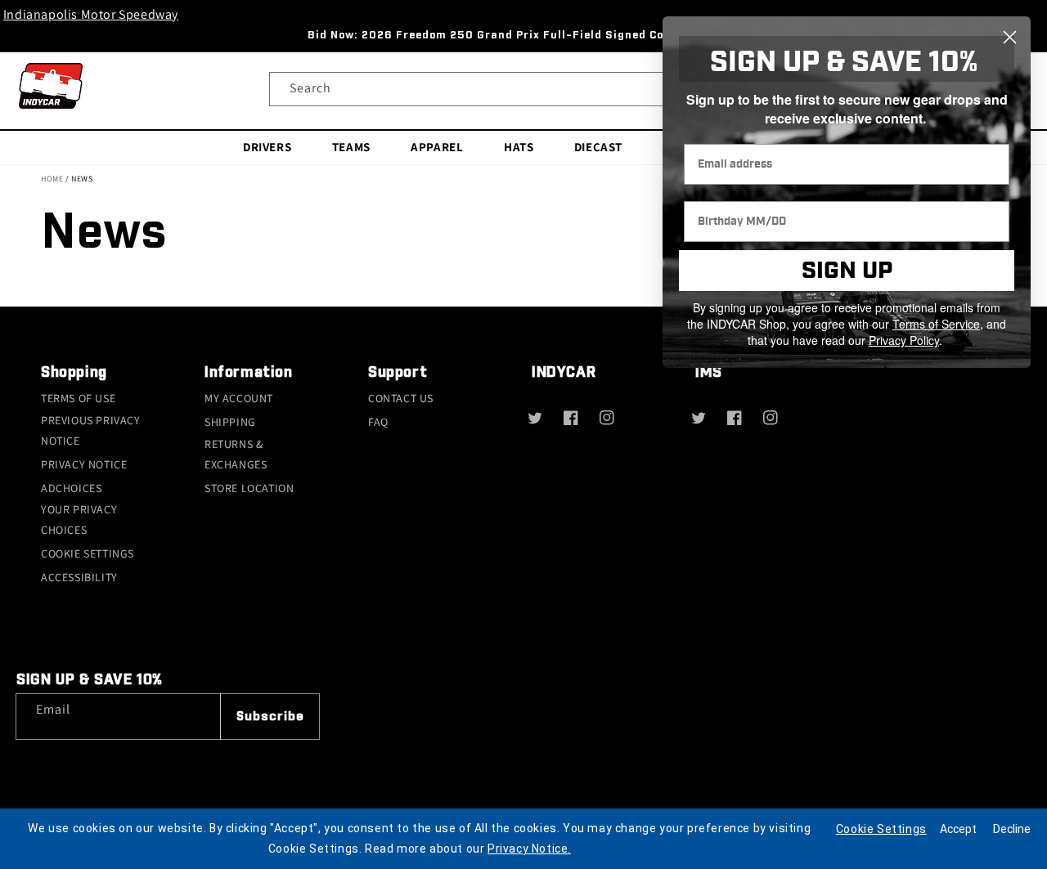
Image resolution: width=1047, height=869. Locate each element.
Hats (518, 147)
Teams (351, 147)
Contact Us (401, 398)
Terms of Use (78, 398)
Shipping (230, 421)
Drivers (267, 147)
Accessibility (79, 577)
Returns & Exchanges (235, 454)
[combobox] (523, 89)
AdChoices (71, 488)
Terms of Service (936, 324)
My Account (238, 398)
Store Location (249, 488)
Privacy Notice (84, 464)
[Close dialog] (1009, 37)
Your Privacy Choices (79, 519)
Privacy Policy (904, 340)
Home (52, 178)
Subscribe (270, 716)
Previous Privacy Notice (91, 430)
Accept (958, 828)
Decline (1012, 828)
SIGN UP (847, 271)
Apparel (437, 147)
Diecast (598, 147)
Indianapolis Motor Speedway (90, 14)
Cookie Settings (87, 553)
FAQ (378, 421)
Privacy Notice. (529, 848)
